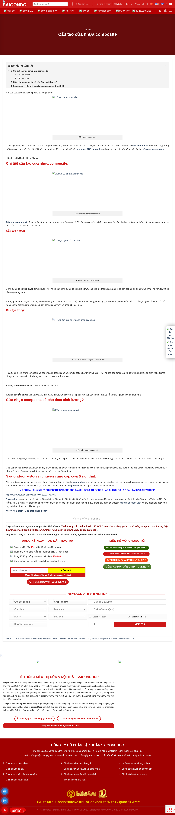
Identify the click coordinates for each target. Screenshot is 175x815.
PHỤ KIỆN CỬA (104, 11)
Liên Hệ (145, 4)
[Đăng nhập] (160, 10)
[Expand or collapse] (165, 66)
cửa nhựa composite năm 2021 (121, 639)
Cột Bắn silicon (138, 617)
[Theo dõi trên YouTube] (170, 4)
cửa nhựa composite (99, 639)
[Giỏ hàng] (165, 10)
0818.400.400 (18, 810)
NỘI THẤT (70, 11)
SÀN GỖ (86, 11)
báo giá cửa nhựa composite (54, 639)
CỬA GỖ (11, 11)
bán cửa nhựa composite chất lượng (27, 639)
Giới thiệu (118, 4)
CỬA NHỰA (28, 11)
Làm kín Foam (99, 617)
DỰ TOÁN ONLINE (143, 11)
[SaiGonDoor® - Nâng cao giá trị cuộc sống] (15, 4)
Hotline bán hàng (82, 4)
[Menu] (170, 11)
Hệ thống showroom (104, 4)
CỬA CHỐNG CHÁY (49, 11)
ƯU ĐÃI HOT (124, 11)
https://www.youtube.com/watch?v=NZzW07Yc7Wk (31, 495)
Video (137, 4)
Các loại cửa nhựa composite (78, 639)
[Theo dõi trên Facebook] (167, 4)
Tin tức (129, 4)
